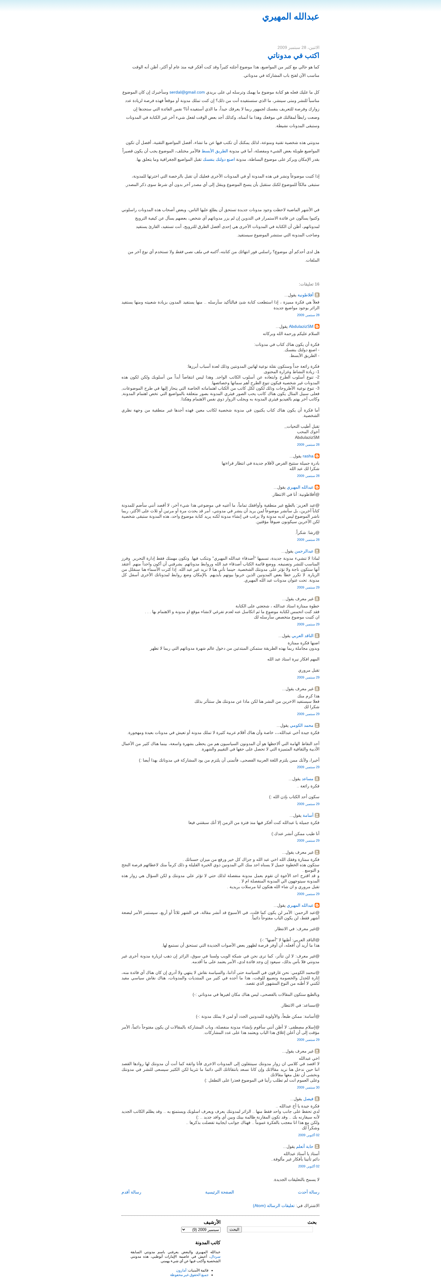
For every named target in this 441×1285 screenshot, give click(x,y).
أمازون (181, 1270)
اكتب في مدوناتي (294, 55)
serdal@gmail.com (187, 92)
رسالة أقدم (131, 1192)
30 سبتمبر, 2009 (308, 1087)
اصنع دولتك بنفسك (219, 159)
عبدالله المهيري (291, 16)
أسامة (308, 815)
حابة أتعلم (305, 1146)
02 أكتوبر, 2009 (309, 1135)
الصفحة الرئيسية (219, 1192)
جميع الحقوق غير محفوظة (189, 1275)
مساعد (308, 778)
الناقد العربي (303, 635)
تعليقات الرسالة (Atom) (274, 1205)
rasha (308, 456)
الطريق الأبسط (215, 150)
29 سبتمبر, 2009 (308, 587)
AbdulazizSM (301, 326)
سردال (215, 1256)
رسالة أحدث (309, 1192)
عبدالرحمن (304, 551)
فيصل (308, 1098)
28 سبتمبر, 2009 (308, 315)
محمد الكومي (302, 725)
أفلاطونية (306, 294)
